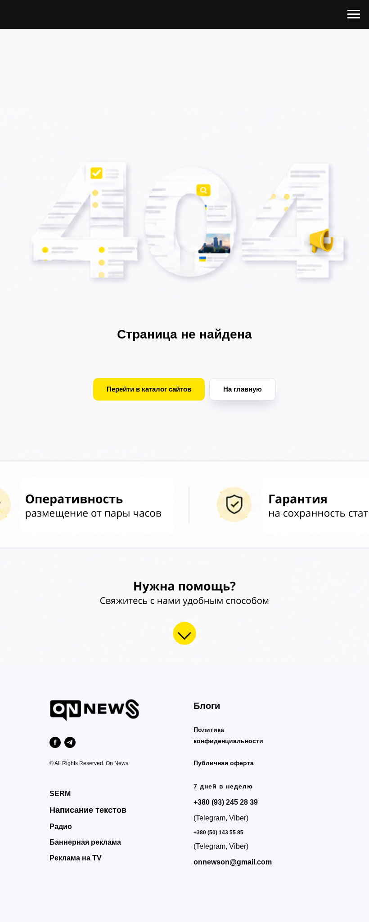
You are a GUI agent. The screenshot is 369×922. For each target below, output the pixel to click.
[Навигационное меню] (353, 14)
